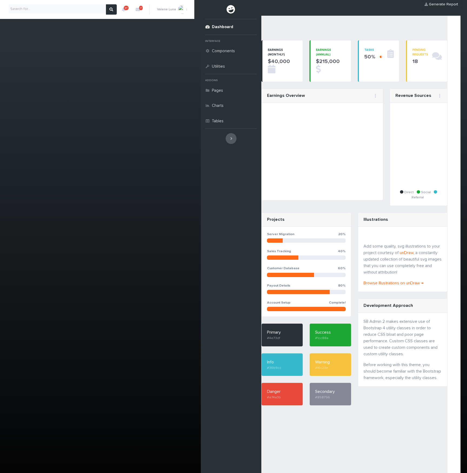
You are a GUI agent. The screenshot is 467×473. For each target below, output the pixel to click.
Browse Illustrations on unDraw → (393, 283)
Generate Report (443, 4)
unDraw (406, 253)
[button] (124, 9)
